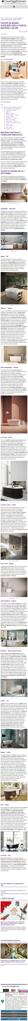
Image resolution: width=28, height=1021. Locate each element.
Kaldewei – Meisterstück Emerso (13, 122)
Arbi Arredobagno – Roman (12, 115)
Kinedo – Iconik (9, 125)
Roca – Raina (9, 127)
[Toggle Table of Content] (2, 104)
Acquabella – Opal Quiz (11, 110)
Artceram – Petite (10, 116)
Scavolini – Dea (9, 128)
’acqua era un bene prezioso (7, 452)
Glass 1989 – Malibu (10, 119)
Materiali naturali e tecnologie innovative (13, 107)
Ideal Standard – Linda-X (11, 121)
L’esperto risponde (7, 898)
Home (2, 18)
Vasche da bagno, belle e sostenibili (12, 108)
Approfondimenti (8, 18)
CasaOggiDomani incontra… (11, 940)
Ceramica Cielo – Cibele (11, 118)
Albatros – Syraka (10, 113)
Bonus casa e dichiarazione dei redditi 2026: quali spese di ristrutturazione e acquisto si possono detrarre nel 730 (13, 923)
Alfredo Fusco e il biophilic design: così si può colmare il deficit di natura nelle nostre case (13, 961)
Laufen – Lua (9, 124)
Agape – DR (8, 111)
